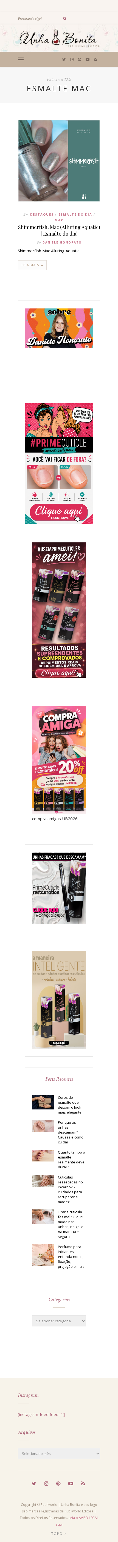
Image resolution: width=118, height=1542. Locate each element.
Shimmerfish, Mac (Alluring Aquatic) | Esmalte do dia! (59, 230)
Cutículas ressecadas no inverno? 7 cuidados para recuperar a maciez (70, 1189)
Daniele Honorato (62, 242)
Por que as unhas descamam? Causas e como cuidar (70, 1132)
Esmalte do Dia (75, 214)
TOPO (57, 1533)
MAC (59, 220)
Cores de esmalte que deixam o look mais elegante (70, 1105)
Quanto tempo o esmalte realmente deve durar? (71, 1159)
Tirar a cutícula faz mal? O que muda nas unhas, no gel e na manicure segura (70, 1224)
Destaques (42, 214)
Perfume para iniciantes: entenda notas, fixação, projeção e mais (71, 1256)
